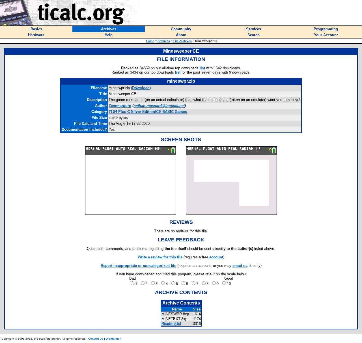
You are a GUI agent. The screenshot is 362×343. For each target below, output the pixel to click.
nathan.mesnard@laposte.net (159, 106)
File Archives (182, 40)
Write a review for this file (160, 257)
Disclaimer (113, 338)
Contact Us (95, 338)
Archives (164, 40)
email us (239, 265)
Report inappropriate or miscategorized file (138, 265)
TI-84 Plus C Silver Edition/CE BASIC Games (148, 112)
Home (150, 40)
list (202, 68)
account (216, 257)
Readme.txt (171, 323)
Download (141, 88)
